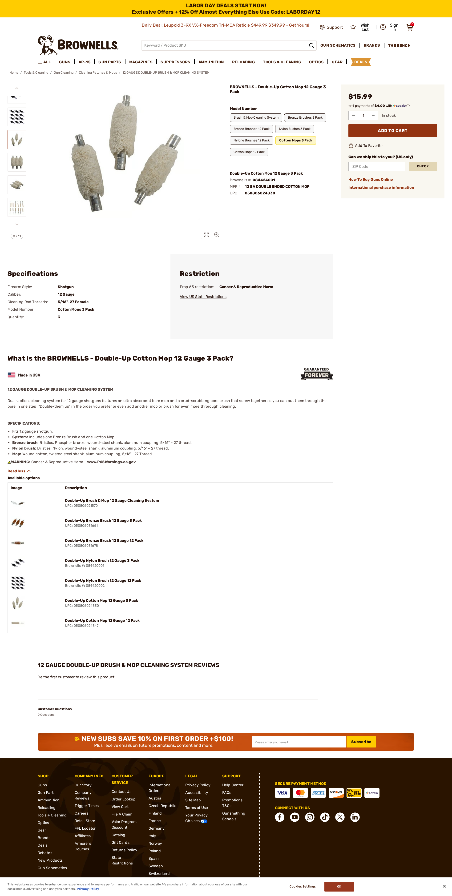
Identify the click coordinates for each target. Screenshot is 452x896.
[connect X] (340, 817)
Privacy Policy (197, 785)
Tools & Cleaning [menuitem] (282, 62)
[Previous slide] (17, 88)
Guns (42, 785)
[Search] (311, 45)
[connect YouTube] (294, 817)
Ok (339, 886)
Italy (152, 836)
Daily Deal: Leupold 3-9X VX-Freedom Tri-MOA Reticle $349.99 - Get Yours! (226, 25)
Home (13, 73)
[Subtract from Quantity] (353, 115)
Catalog (118, 835)
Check (423, 166)
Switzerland (159, 873)
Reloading (47, 807)
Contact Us (121, 791)
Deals (43, 845)
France (155, 821)
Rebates (45, 853)
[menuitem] (46, 62)
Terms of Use (196, 807)
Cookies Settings (303, 886)
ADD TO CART (393, 130)
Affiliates (83, 836)
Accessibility (196, 792)
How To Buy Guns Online (370, 179)
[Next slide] (17, 224)
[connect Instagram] (310, 817)
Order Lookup (124, 799)
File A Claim (122, 814)
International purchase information (381, 187)
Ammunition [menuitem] (211, 62)
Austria (155, 798)
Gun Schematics (52, 868)
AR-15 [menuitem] (85, 62)
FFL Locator (85, 828)
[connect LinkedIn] (355, 817)
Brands (44, 838)
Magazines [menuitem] (141, 62)
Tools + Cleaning (52, 815)
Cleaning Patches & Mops (98, 73)
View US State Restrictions (203, 296)
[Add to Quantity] (373, 115)
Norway (155, 843)
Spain (154, 858)
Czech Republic (162, 806)
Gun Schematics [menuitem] (338, 45)
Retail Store (85, 821)
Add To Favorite (369, 145)
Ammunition (49, 800)
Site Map (193, 800)
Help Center (232, 785)
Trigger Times (87, 806)
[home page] (78, 45)
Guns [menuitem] (65, 62)
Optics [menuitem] (316, 62)
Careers (82, 813)
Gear (42, 830)
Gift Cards (120, 842)
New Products (50, 860)
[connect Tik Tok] (325, 817)
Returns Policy (124, 850)
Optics (43, 822)
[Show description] (19, 471)
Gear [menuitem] (337, 62)
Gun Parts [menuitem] (109, 62)
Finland (155, 813)
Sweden (156, 866)
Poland (155, 851)
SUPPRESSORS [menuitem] (175, 62)
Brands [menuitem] (372, 45)
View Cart (120, 806)
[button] (390, 27)
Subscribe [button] (361, 741)
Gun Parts (46, 792)
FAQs (226, 792)
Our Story (83, 785)
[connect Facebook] (279, 817)
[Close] (444, 886)
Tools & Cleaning (36, 73)
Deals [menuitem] (360, 62)
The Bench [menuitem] (399, 45)
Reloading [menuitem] (243, 62)
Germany (157, 828)
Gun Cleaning (63, 73)
